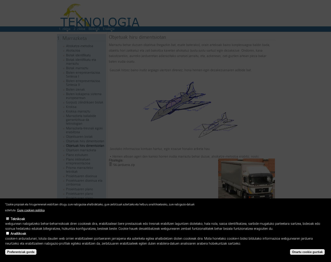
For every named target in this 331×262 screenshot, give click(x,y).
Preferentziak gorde (20, 252)
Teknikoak (18, 219)
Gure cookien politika (31, 210)
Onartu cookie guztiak (307, 252)
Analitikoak (18, 234)
